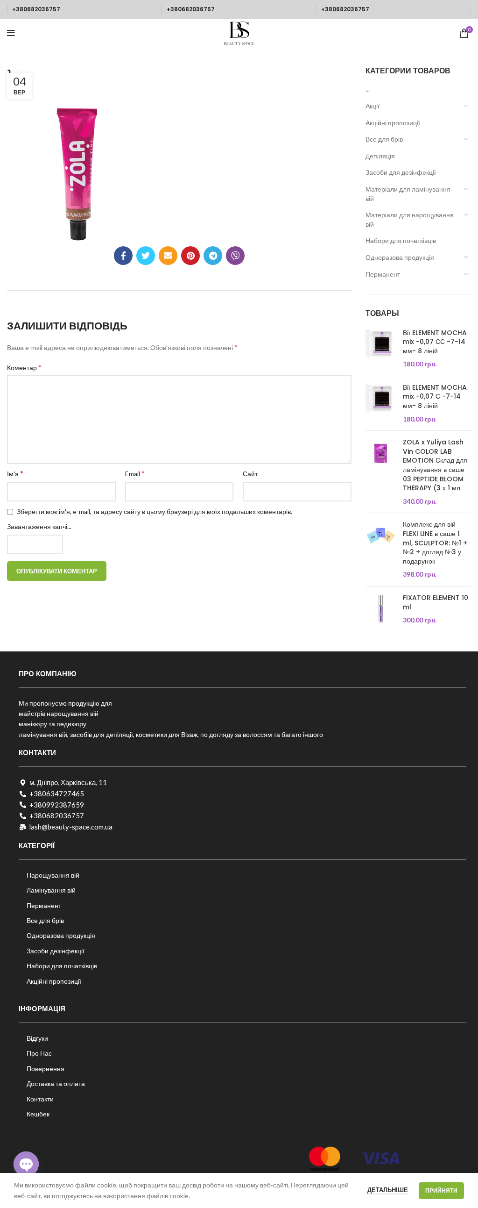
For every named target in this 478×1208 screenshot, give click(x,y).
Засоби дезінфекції (55, 951)
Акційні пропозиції (393, 123)
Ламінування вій (51, 890)
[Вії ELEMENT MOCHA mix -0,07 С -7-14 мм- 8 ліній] (381, 403)
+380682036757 (36, 9)
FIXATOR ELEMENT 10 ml (435, 602)
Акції (373, 106)
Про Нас (39, 1053)
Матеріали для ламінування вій (408, 193)
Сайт (250, 474)
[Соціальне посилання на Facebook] (123, 255)
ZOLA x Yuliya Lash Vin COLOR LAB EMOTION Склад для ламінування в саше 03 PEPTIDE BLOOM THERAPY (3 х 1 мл (435, 465)
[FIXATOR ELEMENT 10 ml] (381, 609)
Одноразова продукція (400, 257)
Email (135, 473)
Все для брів (384, 139)
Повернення (45, 1068)
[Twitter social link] (145, 255)
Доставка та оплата (56, 1083)
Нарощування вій (53, 875)
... (368, 89)
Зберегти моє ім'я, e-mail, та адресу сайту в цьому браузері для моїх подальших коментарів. (154, 511)
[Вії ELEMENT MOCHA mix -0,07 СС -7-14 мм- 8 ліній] (381, 349)
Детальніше (387, 1190)
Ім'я (15, 473)
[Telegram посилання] (213, 255)
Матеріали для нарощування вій (410, 219)
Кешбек (38, 1114)
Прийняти (441, 1190)
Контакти (40, 1099)
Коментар (24, 367)
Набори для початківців (401, 240)
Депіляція (380, 156)
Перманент (383, 274)
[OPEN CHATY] (26, 1164)
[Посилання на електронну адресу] (168, 255)
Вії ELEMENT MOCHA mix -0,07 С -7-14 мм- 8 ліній (435, 396)
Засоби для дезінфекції (401, 172)
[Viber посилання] (235, 255)
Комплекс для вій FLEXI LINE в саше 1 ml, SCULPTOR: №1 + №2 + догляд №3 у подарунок (435, 542)
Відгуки (37, 1038)
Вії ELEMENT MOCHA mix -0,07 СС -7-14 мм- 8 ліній (435, 342)
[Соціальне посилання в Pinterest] (190, 255)
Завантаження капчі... (39, 526)
